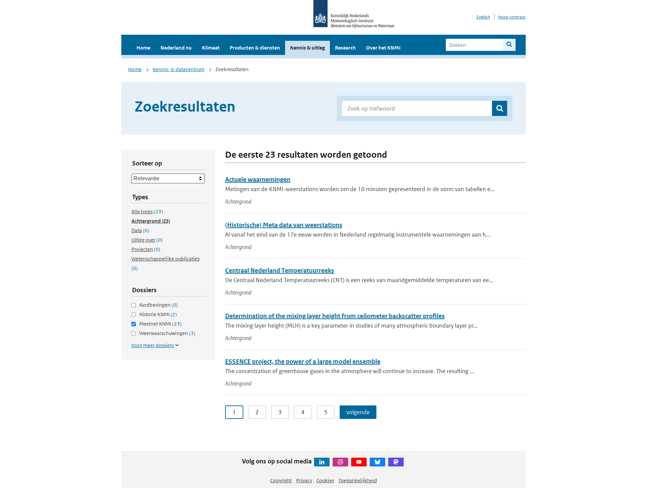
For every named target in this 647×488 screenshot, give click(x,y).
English (483, 17)
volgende (358, 412)
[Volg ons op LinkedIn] (322, 462)
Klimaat (211, 47)
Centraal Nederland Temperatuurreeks (279, 270)
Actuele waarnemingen (257, 179)
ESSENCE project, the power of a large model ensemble (302, 361)
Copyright (281, 480)
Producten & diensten (255, 47)
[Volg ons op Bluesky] (377, 462)
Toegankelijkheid (357, 480)
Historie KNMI (158, 314)
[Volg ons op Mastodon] (396, 462)
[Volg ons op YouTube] (359, 462)
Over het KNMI (383, 47)
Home (143, 47)
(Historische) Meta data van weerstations (283, 225)
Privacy (304, 480)
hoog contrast (512, 17)
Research (345, 47)
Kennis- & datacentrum (178, 69)
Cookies (325, 480)
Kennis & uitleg (307, 47)
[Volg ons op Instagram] (340, 462)
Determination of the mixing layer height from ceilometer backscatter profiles (335, 316)
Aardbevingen (158, 305)
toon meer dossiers (152, 345)
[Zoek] (509, 45)
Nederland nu (176, 47)
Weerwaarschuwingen (167, 333)
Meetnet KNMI (160, 324)
